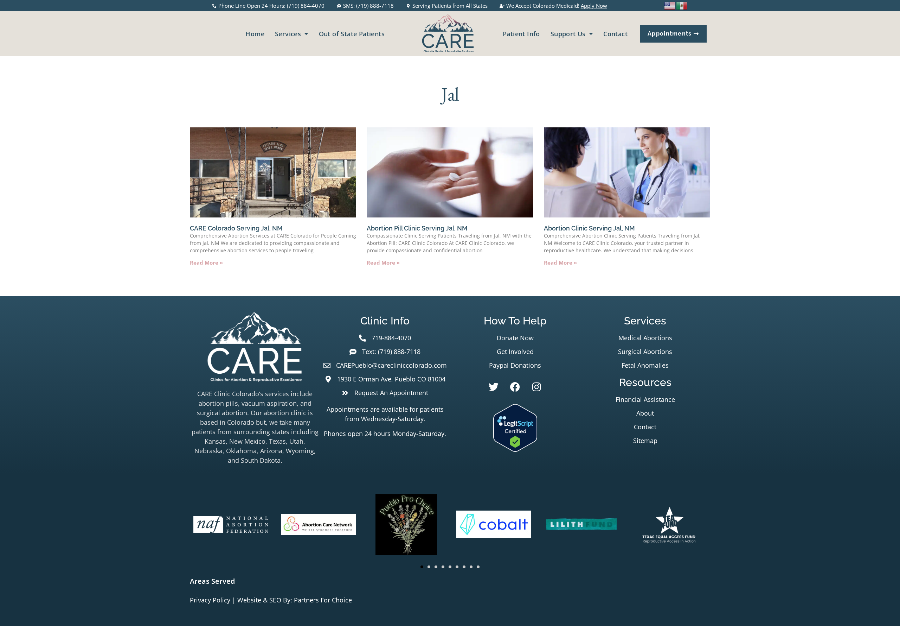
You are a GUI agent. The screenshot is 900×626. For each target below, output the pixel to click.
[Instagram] (536, 387)
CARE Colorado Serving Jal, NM (236, 228)
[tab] (450, 581)
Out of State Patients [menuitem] (352, 34)
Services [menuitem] (288, 34)
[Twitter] (493, 387)
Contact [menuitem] (615, 34)
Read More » (206, 262)
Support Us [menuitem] (568, 34)
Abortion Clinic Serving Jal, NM (589, 228)
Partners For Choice (323, 600)
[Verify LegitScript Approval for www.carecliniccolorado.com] (515, 449)
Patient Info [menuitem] (521, 34)
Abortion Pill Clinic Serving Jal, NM (417, 228)
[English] (670, 5)
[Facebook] (515, 387)
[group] (231, 525)
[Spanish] (682, 5)
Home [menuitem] (254, 34)
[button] (421, 566)
